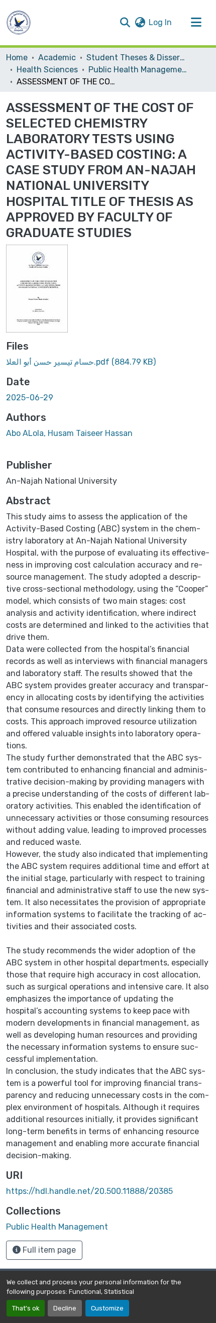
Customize (107, 1308)
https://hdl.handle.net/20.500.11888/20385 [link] (89, 1191)
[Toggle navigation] (196, 22)
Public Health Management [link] (138, 69)
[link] (108, 362)
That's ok (25, 1308)
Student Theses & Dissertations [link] (136, 57)
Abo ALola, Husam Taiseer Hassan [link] (69, 433)
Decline (64, 1308)
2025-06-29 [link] (29, 397)
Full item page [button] (48, 1250)
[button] (18, 22)
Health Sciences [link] (47, 69)
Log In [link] (160, 22)
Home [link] (17, 57)
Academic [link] (57, 57)
